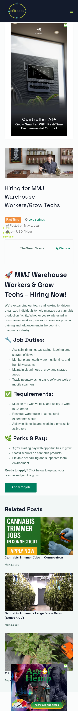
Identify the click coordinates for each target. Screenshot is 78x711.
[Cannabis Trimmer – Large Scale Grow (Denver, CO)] (39, 592)
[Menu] (71, 11)
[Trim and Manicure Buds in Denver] (39, 652)
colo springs (37, 219)
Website (64, 248)
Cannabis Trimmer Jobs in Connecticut (34, 557)
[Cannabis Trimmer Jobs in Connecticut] (39, 536)
